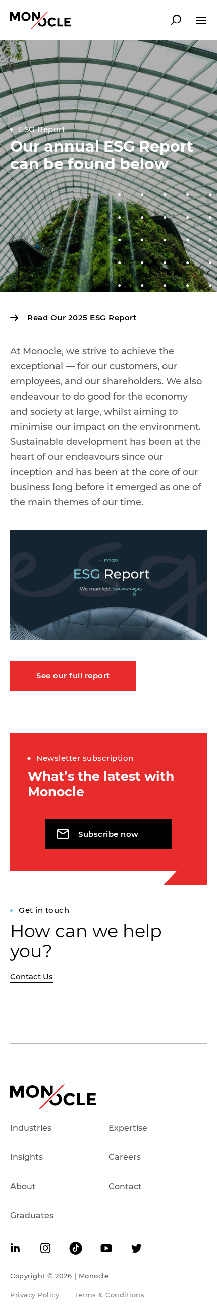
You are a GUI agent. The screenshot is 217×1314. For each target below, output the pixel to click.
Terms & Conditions (109, 1295)
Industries (30, 1128)
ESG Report (42, 129)
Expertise (127, 1128)
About (23, 1186)
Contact (125, 1186)
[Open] (201, 20)
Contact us (31, 976)
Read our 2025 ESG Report (80, 317)
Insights (26, 1157)
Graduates (31, 1215)
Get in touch (44, 910)
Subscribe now (108, 834)
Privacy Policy (34, 1295)
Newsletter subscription (85, 758)
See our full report (73, 675)
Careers (124, 1157)
